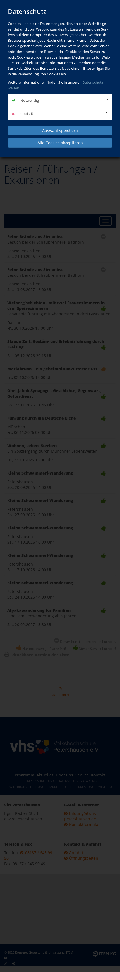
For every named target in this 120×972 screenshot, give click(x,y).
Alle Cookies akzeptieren (60, 142)
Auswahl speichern (60, 130)
